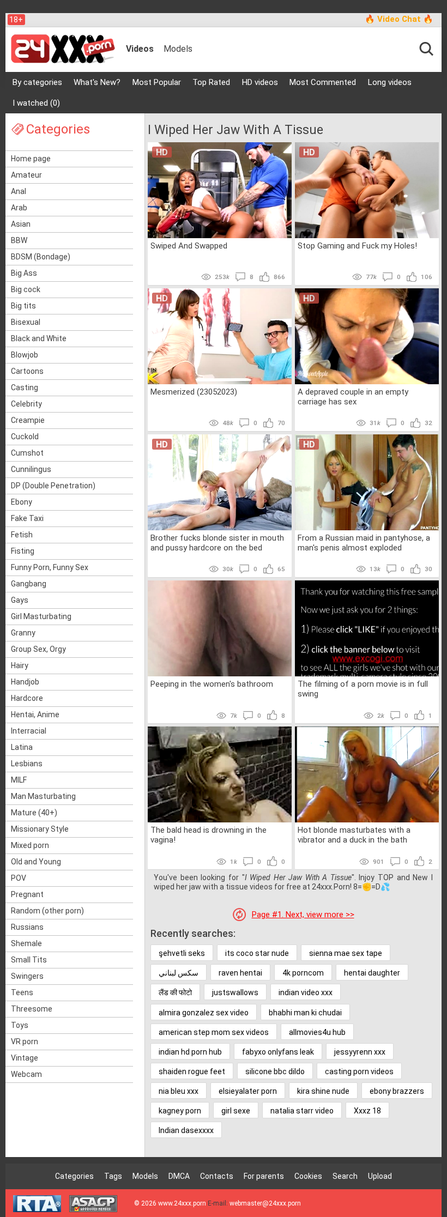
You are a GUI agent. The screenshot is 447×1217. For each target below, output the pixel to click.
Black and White (39, 338)
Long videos (390, 82)
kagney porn (180, 1110)
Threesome (31, 1008)
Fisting (22, 551)
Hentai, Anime (35, 714)
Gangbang (28, 583)
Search (345, 1176)
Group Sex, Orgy (38, 649)
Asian (21, 224)
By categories (37, 82)
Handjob (25, 681)
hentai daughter (372, 972)
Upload (380, 1176)
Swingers (27, 976)
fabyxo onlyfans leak (278, 1052)
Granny (23, 632)
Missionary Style (40, 829)
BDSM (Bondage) (40, 256)
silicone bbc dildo (275, 1071)
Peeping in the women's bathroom (211, 684)
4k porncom (303, 972)
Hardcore (27, 698)
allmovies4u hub (317, 1032)
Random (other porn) (47, 910)
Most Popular (156, 82)
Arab (19, 207)
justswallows (235, 992)
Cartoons (27, 371)
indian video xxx (306, 992)
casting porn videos (359, 1071)
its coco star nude (257, 953)
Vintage (24, 1057)
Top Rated (211, 82)
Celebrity (26, 403)
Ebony (21, 502)
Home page (31, 158)
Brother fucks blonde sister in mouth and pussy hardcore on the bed (217, 543)
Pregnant (27, 894)
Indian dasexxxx (186, 1130)
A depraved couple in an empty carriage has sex (353, 397)
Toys (19, 1025)
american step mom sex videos (214, 1032)
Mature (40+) (34, 812)
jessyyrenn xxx (359, 1052)
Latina (22, 747)
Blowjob (24, 354)
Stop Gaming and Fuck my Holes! (357, 246)
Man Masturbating (43, 796)
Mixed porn (30, 845)
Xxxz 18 (367, 1110)
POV (18, 878)
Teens (22, 992)
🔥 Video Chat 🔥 (399, 19)
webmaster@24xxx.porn (265, 1203)
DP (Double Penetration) (53, 485)
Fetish (22, 534)
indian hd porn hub (190, 1052)
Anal (18, 191)
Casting (24, 387)
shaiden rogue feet (192, 1071)
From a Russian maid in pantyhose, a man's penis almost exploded (364, 543)
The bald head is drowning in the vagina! (208, 835)
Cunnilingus (31, 469)
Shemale (26, 943)
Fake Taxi (27, 518)
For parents (264, 1176)
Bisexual (25, 322)
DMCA (179, 1176)
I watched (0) (36, 103)
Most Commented (322, 82)
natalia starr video (302, 1110)
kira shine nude (323, 1091)
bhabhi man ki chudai (305, 1012)
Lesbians (27, 763)
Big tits (23, 305)
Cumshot (27, 453)
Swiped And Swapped (188, 246)
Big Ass (24, 273)
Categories (74, 1176)
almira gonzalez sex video (204, 1012)
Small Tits (29, 959)
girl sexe (235, 1110)
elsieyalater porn (248, 1091)
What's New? (97, 82)
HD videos (260, 82)
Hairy (19, 665)
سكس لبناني (178, 972)
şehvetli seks (182, 953)
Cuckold (25, 436)
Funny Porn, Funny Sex (49, 567)
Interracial (28, 730)
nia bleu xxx (178, 1091)
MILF (19, 780)
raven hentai (240, 972)
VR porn (24, 1041)
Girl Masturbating (41, 616)
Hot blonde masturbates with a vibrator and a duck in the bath (354, 835)
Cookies (308, 1176)
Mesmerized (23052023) (193, 392)
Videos (140, 49)
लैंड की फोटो (175, 992)
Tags (113, 1176)
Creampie (28, 420)
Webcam (26, 1074)
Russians (27, 927)
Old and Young (36, 861)
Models (178, 49)
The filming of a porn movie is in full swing (363, 689)
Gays (19, 600)
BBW (19, 240)
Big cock (25, 289)
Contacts (216, 1176)
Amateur (26, 175)
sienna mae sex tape (345, 953)
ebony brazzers (397, 1091)
